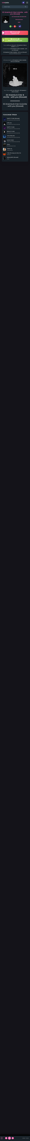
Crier (20, 16)
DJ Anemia (15, 16)
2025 (19, 22)
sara (5, 3)
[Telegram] (23, 3)
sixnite (24, 16)
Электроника (19, 19)
